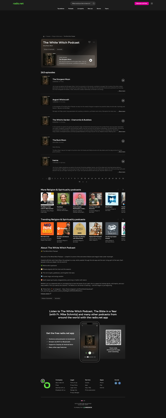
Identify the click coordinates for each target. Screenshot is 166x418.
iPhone (101, 382)
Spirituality (59, 49)
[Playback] (90, 60)
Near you (90, 8)
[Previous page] (46, 178)
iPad (101, 385)
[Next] (123, 189)
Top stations (60, 8)
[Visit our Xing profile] (119, 383)
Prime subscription (90, 390)
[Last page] (86, 182)
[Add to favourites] (89, 42)
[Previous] (118, 189)
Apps (86, 385)
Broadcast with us (60, 390)
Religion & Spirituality (49, 49)
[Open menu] (152, 3)
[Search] (94, 3)
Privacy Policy (74, 385)
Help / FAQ (88, 387)
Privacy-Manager (74, 392)
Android (102, 387)
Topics (107, 8)
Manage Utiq (73, 390)
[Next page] (83, 182)
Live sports (80, 8)
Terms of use (73, 382)
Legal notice (73, 387)
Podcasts (70, 8)
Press (57, 385)
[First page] (43, 178)
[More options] (94, 42)
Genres (99, 8)
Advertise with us (60, 387)
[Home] (43, 36)
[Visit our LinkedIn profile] (116, 383)
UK (84, 400)
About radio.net (60, 382)
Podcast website (45, 293)
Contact (87, 382)
